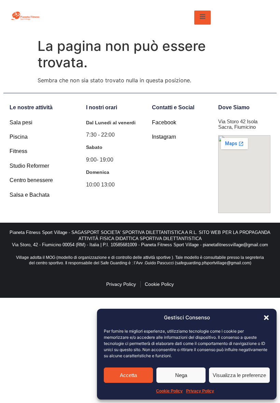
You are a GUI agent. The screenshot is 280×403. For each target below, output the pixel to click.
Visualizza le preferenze (239, 375)
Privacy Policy (200, 391)
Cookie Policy (169, 391)
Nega (181, 375)
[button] (266, 317)
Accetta (128, 375)
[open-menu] (202, 17)
